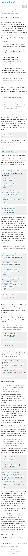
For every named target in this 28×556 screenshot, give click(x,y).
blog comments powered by (9, 546)
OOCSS (20, 38)
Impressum (14, 553)
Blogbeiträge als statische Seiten (9, 11)
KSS (4, 529)
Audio (19, 116)
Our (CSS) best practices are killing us (18, 543)
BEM (15, 38)
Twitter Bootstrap (18, 508)
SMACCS (3, 34)
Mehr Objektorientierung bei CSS (8, 10)
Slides (23, 116)
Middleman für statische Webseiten (9, 13)
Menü (24, 2)
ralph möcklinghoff (8, 2)
